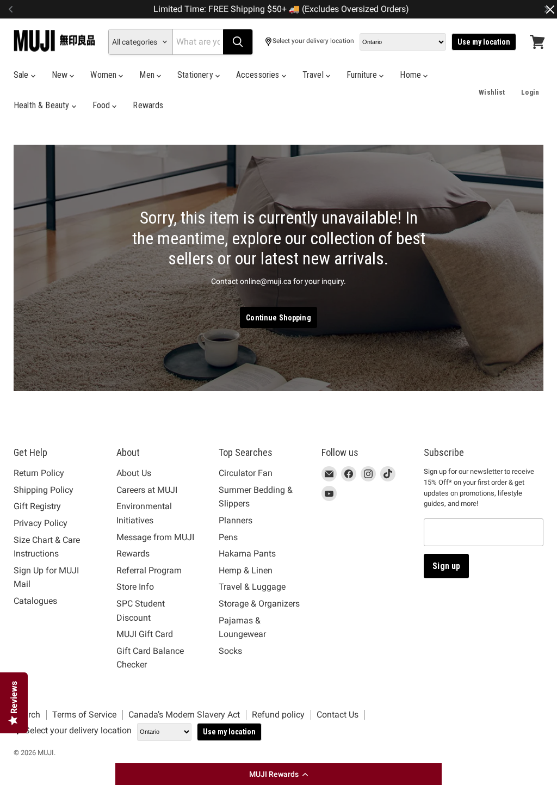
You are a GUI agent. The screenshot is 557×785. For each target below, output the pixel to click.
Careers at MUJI (146, 490)
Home (411, 75)
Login (530, 92)
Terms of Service (84, 714)
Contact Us (337, 714)
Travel (314, 75)
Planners (235, 520)
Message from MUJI (155, 537)
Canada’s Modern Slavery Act (184, 714)
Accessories (259, 75)
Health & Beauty (43, 105)
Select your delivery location (313, 41)
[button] (278, 774)
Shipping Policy (43, 490)
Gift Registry (37, 506)
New (61, 75)
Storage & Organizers (259, 603)
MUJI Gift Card (144, 634)
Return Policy (39, 473)
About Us (133, 473)
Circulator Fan (246, 473)
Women (104, 75)
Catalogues (35, 601)
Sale (22, 75)
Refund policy (278, 714)
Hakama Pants (247, 553)
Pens (228, 537)
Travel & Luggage (252, 587)
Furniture (363, 75)
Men (148, 75)
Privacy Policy (40, 523)
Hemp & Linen (246, 570)
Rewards (148, 105)
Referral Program (149, 570)
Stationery (196, 75)
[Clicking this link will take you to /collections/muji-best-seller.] (278, 268)
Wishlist (492, 92)
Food (102, 105)
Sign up (446, 566)
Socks (230, 651)
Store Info (135, 587)
